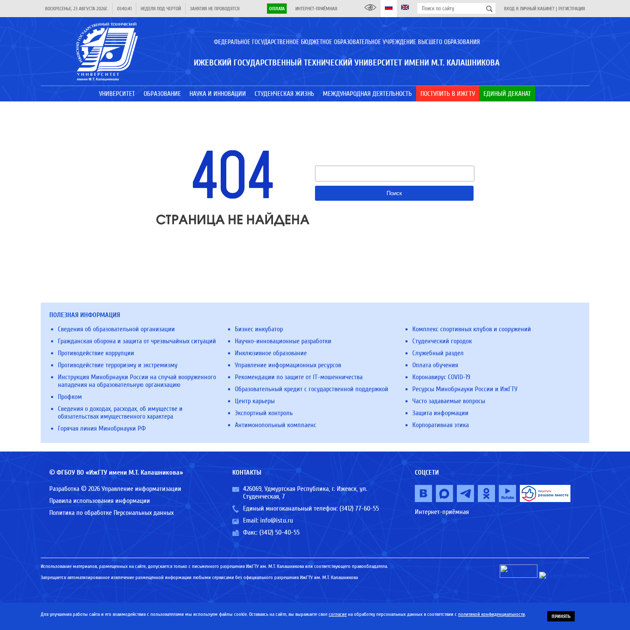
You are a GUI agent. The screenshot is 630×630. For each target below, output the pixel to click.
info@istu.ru (276, 520)
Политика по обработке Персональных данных (111, 513)
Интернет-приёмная (316, 9)
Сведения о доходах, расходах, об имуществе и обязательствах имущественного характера (120, 412)
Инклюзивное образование (271, 353)
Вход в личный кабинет (529, 9)
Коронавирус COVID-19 (441, 377)
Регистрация (571, 9)
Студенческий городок (442, 341)
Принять (561, 616)
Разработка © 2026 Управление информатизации (115, 489)
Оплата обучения (435, 365)
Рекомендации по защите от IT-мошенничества (299, 377)
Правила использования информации (99, 501)
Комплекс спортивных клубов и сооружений (471, 329)
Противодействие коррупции (96, 353)
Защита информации (440, 413)
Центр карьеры (255, 401)
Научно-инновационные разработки (283, 341)
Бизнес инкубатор (259, 329)
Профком (70, 397)
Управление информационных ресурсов (288, 365)
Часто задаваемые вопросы (448, 401)
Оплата (277, 9)
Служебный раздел (438, 353)
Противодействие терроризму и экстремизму (117, 365)
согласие (338, 614)
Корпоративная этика (440, 425)
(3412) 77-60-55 (359, 508)
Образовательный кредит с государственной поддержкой (311, 389)
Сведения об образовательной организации (116, 329)
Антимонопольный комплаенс (275, 425)
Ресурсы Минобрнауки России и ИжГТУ (464, 389)
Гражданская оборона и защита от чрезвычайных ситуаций (137, 341)
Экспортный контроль (264, 413)
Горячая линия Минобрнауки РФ (102, 428)
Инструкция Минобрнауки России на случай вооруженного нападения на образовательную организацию (137, 381)
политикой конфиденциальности (491, 614)
